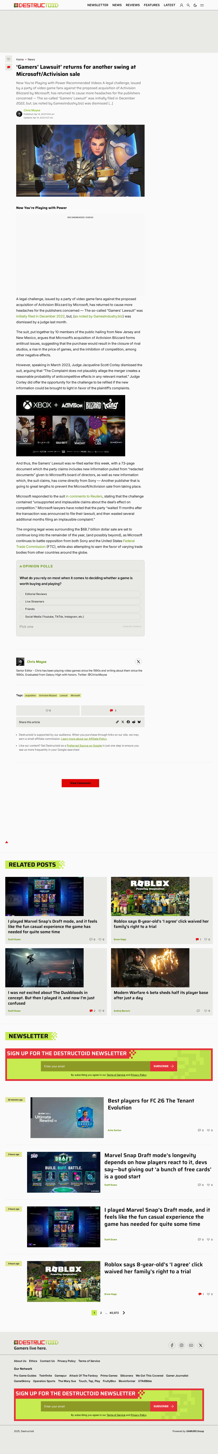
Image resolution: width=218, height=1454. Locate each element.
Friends (30, 609)
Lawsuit (63, 695)
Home (20, 59)
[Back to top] (6, 842)
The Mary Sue (67, 1381)
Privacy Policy (138, 1074)
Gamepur (61, 1375)
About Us (20, 1361)
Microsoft (75, 695)
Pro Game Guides (25, 1375)
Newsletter (97, 5)
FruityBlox (109, 1381)
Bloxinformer (127, 1381)
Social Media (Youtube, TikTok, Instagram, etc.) (54, 616)
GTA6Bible (145, 1381)
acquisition (30, 695)
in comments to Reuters (84, 496)
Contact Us (47, 1361)
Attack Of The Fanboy (83, 1375)
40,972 (114, 1312)
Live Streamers (34, 601)
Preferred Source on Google (84, 745)
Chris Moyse (32, 110)
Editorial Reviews (36, 594)
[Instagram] (138, 661)
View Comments (80, 783)
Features (152, 5)
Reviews (133, 5)
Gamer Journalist (177, 1375)
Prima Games (109, 1375)
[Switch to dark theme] (195, 5)
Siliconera (126, 1375)
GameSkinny (22, 1381)
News (117, 5)
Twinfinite (45, 1375)
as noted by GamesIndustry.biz (98, 316)
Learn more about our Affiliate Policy (84, 738)
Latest (169, 5)
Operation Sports (44, 1381)
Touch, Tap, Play (89, 1381)
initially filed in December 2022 (40, 316)
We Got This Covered (149, 1375)
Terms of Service (116, 1074)
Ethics (33, 1361)
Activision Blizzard (48, 695)
